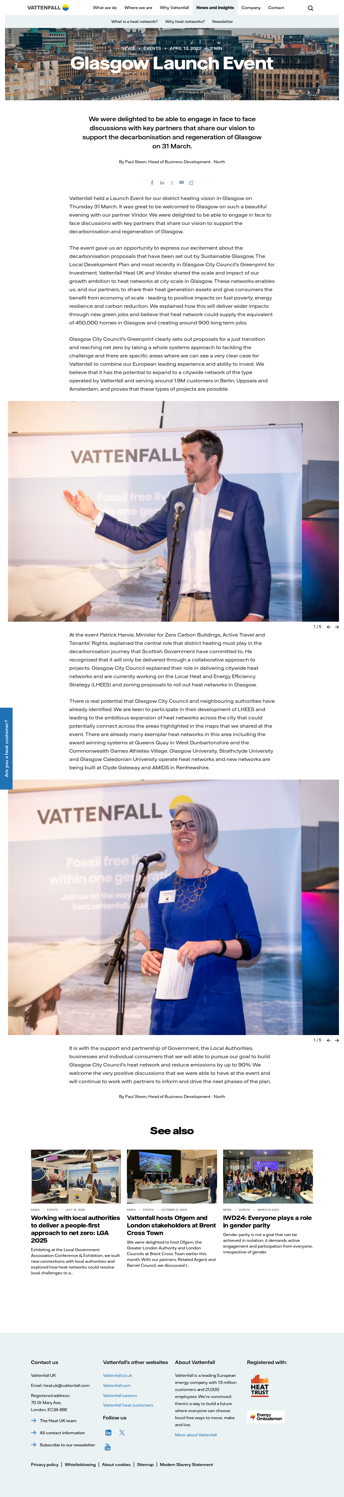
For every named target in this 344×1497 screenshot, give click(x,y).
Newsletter (222, 21)
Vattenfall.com (116, 1385)
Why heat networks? (185, 21)
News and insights (215, 7)
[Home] (48, 7)
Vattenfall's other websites (135, 1362)
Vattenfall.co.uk (117, 1375)
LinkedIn (108, 1432)
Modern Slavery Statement (186, 1464)
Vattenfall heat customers (128, 1405)
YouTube (108, 1446)
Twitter (122, 1432)
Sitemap (145, 1464)
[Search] (310, 7)
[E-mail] (181, 182)
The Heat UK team (58, 1420)
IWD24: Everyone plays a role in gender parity (267, 1221)
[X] (172, 182)
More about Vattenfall (196, 1434)
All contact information (62, 1432)
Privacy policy (44, 1464)
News (128, 48)
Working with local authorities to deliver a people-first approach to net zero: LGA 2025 (75, 1229)
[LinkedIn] (162, 182)
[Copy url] (191, 182)
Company (251, 7)
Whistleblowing (80, 1464)
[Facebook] (152, 182)
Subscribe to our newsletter (67, 1444)
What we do (105, 7)
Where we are (138, 7)
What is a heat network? (134, 21)
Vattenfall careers (120, 1395)
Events (152, 48)
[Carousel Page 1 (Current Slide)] (314, 627)
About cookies (116, 1464)
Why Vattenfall (174, 7)
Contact (276, 7)
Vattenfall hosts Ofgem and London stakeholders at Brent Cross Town (171, 1225)
